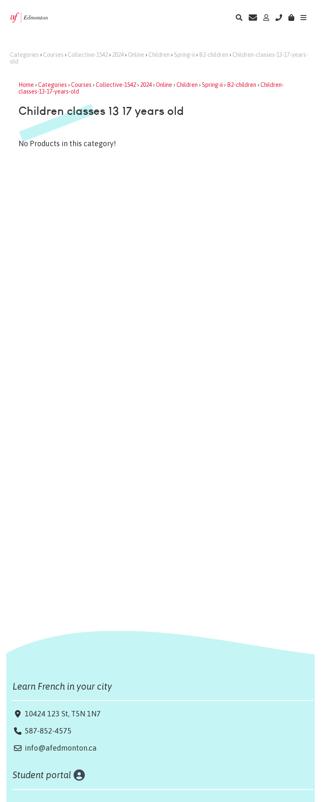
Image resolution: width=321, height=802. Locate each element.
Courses (53, 54)
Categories (24, 54)
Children (159, 54)
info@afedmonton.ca (61, 748)
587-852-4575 (48, 730)
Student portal (42, 774)
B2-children (213, 54)
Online (136, 54)
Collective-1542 (88, 54)
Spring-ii (184, 54)
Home (26, 84)
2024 (118, 54)
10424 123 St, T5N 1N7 (62, 713)
